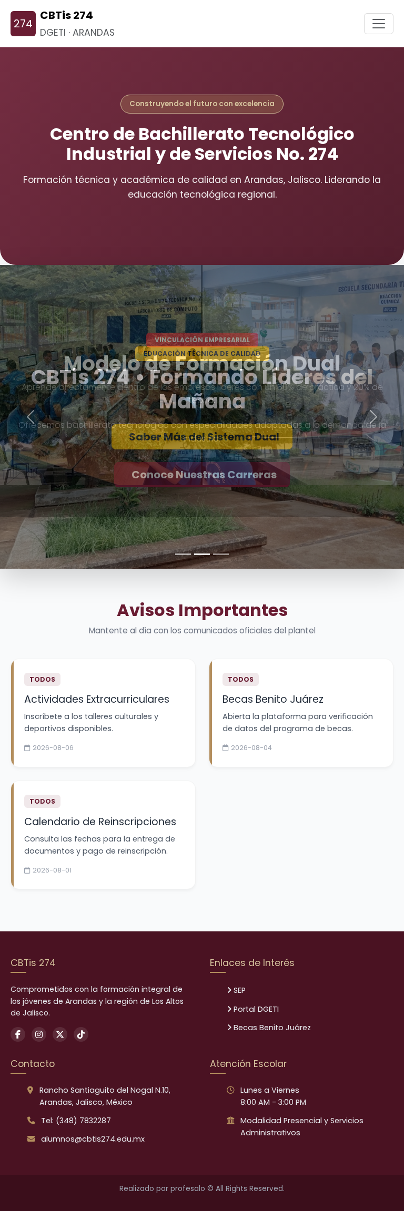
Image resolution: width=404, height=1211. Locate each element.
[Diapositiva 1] (183, 503)
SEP (238, 938)
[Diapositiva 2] (202, 503)
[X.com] (60, 983)
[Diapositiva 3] (221, 503)
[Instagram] (39, 983)
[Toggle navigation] (378, 23)
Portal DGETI (255, 957)
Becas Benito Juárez (271, 976)
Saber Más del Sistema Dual (204, 436)
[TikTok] (81, 983)
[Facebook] (18, 983)
